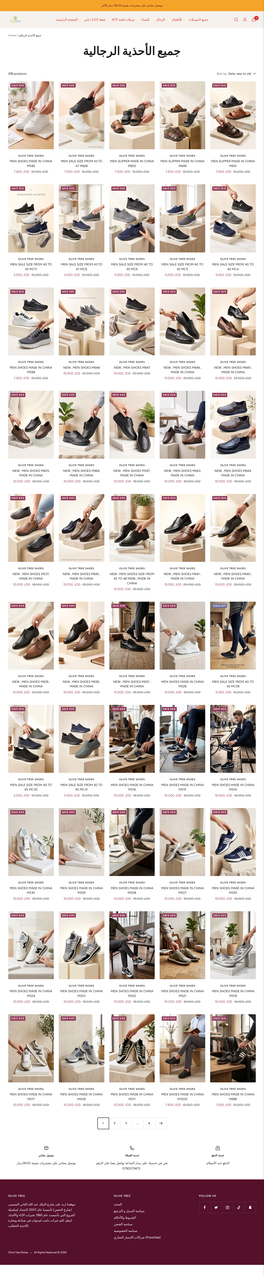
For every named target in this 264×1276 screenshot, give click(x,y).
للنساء (145, 19)
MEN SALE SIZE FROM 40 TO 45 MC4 (233, 267)
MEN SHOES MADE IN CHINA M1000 (182, 1097)
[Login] (245, 19)
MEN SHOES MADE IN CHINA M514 (233, 787)
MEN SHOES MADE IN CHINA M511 (132, 1097)
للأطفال (177, 19)
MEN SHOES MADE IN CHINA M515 (182, 787)
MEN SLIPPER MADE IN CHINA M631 (233, 163)
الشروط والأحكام (125, 1217)
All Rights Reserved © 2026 (50, 1252)
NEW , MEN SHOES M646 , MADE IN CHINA (182, 370)
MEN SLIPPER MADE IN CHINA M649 (182, 163)
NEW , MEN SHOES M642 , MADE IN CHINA (81, 576)
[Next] (161, 1123)
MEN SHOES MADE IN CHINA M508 (132, 890)
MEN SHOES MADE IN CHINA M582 (31, 163)
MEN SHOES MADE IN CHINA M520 (233, 890)
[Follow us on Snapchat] (250, 1207)
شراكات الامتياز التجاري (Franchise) (137, 1237)
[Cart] (254, 19)
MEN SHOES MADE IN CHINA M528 (182, 684)
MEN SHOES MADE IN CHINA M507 (182, 890)
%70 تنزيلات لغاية (123, 19)
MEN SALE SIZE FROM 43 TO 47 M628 (81, 163)
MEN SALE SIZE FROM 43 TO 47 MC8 (81, 267)
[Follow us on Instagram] (227, 1207)
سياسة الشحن (123, 1224)
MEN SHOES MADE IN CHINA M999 (233, 1097)
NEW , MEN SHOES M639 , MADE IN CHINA (31, 684)
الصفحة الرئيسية (67, 19)
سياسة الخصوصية (125, 1231)
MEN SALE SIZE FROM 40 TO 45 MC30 (31, 787)
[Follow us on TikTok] (238, 1207)
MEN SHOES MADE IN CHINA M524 (31, 993)
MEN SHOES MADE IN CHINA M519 (233, 993)
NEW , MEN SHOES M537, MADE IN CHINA (31, 576)
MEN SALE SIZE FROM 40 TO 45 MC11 (31, 267)
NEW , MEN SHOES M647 (132, 367)
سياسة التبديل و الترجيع (129, 1211)
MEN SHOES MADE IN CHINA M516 (132, 787)
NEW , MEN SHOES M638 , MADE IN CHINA (81, 684)
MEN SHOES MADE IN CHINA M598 (31, 370)
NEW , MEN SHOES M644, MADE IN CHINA (233, 473)
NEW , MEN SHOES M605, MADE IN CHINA (31, 473)
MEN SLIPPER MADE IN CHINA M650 (132, 163)
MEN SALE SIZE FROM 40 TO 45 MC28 (233, 684)
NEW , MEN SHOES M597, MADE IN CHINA (131, 473)
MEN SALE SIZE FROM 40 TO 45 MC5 (182, 267)
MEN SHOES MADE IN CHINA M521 (182, 993)
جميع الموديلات (198, 19)
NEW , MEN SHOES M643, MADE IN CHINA (182, 473)
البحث (118, 1204)
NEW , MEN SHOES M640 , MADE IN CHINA (233, 576)
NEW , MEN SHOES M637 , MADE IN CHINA (132, 684)
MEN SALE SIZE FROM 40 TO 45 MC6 (132, 267)
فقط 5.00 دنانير (94, 19)
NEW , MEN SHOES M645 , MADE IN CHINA (233, 370)
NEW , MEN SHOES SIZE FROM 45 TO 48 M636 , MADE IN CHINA (132, 578)
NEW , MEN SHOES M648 (81, 367)
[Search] (236, 19)
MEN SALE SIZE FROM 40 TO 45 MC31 (82, 787)
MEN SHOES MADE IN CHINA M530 (31, 890)
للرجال (160, 19)
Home (12, 35)
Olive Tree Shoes (31, 155)
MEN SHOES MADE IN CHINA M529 (81, 890)
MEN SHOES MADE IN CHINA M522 (132, 993)
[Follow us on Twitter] (216, 1207)
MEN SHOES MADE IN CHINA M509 (81, 1097)
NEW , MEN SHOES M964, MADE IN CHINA (81, 473)
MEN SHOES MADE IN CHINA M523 (81, 993)
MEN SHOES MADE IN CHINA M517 (31, 1097)
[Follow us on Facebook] (204, 1207)
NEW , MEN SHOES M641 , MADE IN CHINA (182, 576)
